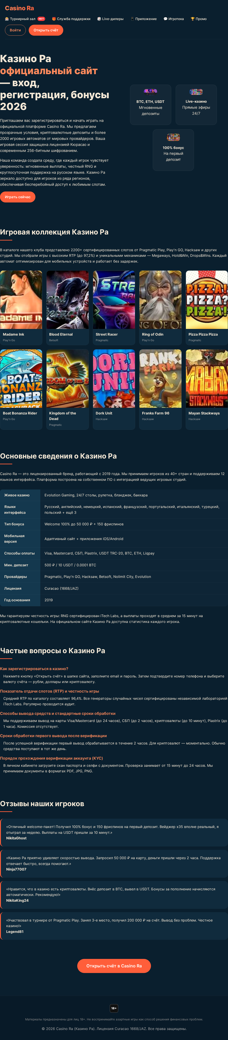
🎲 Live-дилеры (110, 19)
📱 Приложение (143, 19)
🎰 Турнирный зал (24, 19)
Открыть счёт (46, 30)
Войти (15, 30)
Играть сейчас (18, 197)
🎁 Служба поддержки (71, 19)
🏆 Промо (199, 19)
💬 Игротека (173, 19)
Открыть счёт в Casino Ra (114, 966)
